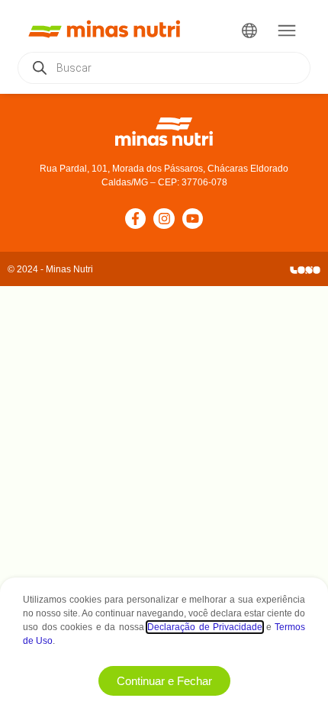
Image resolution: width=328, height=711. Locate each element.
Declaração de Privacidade (204, 627)
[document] (164, 355)
